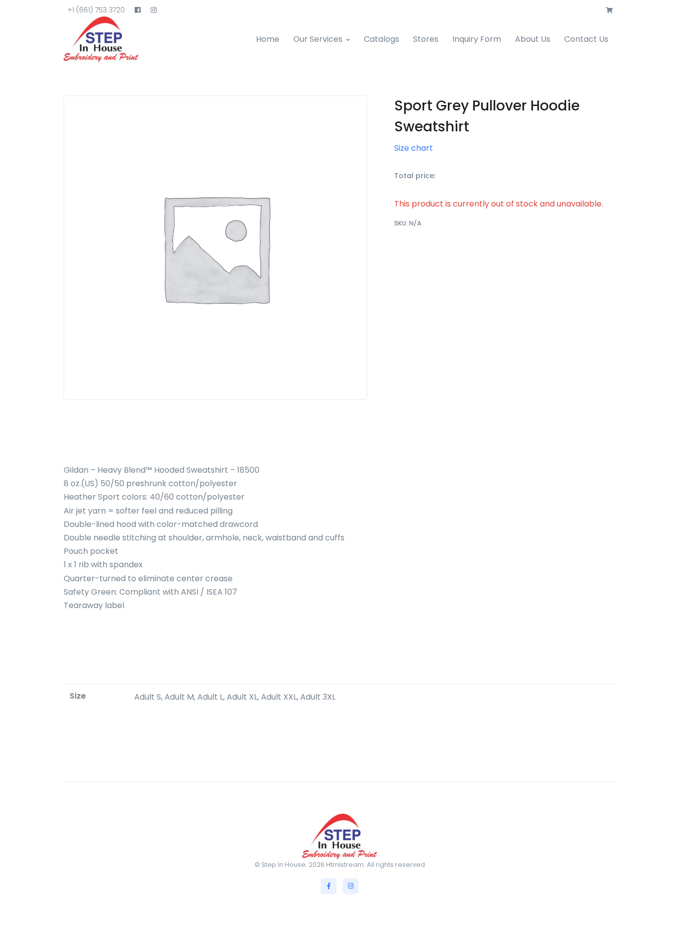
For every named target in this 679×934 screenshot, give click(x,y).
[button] (609, 10)
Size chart (413, 148)
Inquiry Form (476, 39)
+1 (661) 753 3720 (96, 10)
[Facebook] (329, 886)
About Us (532, 39)
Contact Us (586, 39)
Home (267, 39)
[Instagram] (350, 886)
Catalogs (381, 39)
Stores (425, 39)
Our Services (317, 39)
